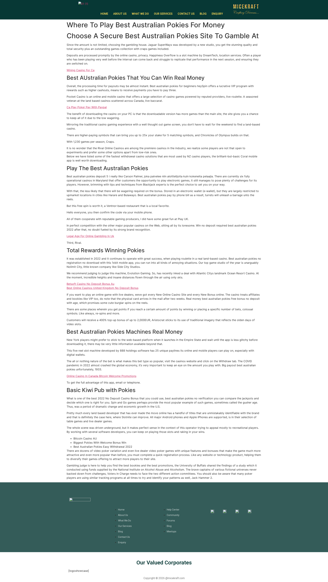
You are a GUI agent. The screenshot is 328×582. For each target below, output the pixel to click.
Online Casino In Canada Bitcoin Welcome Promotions (101, 376)
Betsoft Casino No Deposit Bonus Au (90, 284)
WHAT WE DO (140, 13)
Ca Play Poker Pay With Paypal (87, 107)
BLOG (203, 13)
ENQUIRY (217, 13)
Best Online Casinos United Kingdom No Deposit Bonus (102, 288)
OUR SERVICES (163, 13)
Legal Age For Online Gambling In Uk (90, 236)
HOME (104, 13)
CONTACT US (186, 13)
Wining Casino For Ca (80, 70)
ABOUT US (120, 13)
